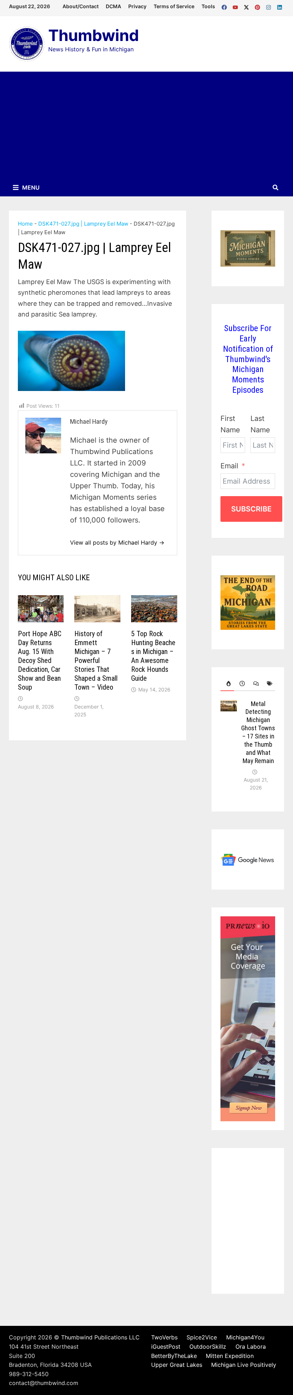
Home (25, 223)
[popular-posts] (227, 683)
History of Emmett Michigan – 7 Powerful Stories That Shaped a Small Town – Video (96, 660)
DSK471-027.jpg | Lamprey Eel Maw (83, 223)
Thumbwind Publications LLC (100, 1337)
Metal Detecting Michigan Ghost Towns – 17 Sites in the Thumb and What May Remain (258, 732)
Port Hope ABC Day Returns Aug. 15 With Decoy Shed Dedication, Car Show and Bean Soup (39, 660)
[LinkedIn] (279, 5)
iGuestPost (165, 1346)
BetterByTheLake (174, 1355)
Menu (30, 187)
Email (229, 466)
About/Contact (81, 6)
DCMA (113, 6)
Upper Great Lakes (176, 1364)
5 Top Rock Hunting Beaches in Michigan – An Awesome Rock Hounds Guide (153, 656)
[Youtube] (236, 5)
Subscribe (251, 509)
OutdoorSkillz (207, 1346)
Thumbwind (93, 35)
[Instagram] (269, 5)
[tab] (227, 683)
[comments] (255, 683)
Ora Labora (250, 1346)
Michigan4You (245, 1337)
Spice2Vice (202, 1337)
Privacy (137, 6)
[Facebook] (225, 5)
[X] (247, 5)
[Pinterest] (258, 5)
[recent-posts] (241, 683)
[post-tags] (268, 683)
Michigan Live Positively (243, 1364)
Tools (208, 6)
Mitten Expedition (230, 1355)
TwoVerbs (164, 1337)
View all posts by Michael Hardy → (117, 542)
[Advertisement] (146, 125)
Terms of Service (174, 6)
